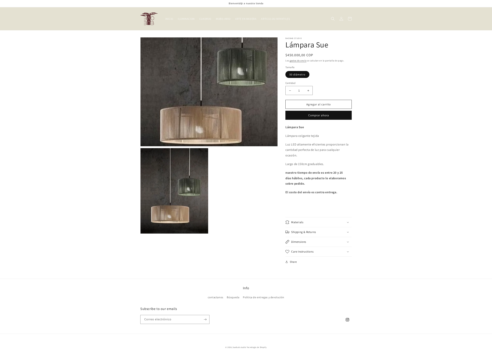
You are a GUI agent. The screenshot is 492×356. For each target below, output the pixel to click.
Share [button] (293, 261)
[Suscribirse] (205, 319)
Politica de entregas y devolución (263, 297)
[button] (333, 19)
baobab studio (239, 347)
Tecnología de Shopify (257, 347)
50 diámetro (297, 74)
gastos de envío (298, 60)
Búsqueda (233, 297)
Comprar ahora (318, 115)
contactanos (215, 297)
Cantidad (290, 83)
